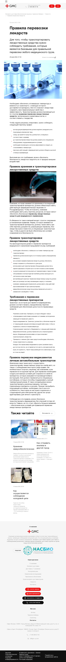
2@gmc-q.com (34, 638)
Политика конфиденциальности (11, 658)
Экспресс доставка (33, 566)
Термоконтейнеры (33, 615)
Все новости (46, 413)
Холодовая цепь (33, 571)
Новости (33, 582)
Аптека (33, 612)
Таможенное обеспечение (33, 576)
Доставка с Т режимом (33, 568)
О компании (33, 563)
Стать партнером (34, 602)
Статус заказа (58, 6)
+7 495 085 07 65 (33, 6)
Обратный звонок (34, 593)
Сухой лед (33, 617)
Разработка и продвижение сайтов (51, 656)
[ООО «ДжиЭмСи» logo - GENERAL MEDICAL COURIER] (11, 6)
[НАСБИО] (38, 549)
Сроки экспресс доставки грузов (33, 579)
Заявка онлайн (52, 6)
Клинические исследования (33, 574)
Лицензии (18, 550)
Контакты (33, 584)
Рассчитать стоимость (34, 598)
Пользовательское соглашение (11, 655)
